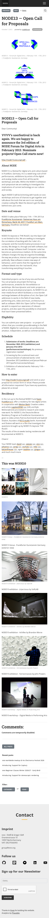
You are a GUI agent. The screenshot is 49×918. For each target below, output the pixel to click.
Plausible (16, 913)
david (21, 444)
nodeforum (26, 29)
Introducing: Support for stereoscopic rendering (20, 775)
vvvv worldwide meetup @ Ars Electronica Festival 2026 (23, 760)
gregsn (39, 449)
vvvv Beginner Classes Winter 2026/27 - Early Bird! (21, 770)
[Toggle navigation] (44, 3)
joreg (17, 446)
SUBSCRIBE (8, 898)
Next (16, 10)
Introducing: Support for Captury (14, 765)
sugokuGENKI (18, 407)
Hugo (12, 910)
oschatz (27, 446)
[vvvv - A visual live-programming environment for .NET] (5, 3)
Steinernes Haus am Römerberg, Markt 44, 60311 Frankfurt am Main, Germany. (22, 222)
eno (39, 444)
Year (24, 789)
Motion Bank (24, 404)
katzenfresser (9, 449)
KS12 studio (25, 420)
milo (37, 446)
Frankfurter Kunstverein (12, 219)
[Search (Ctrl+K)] (45, 10)
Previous (6, 10)
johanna (7, 446)
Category (8, 789)
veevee (30, 444)
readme (28, 449)
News (24, 10)
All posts (8, 746)
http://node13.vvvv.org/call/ (13, 160)
